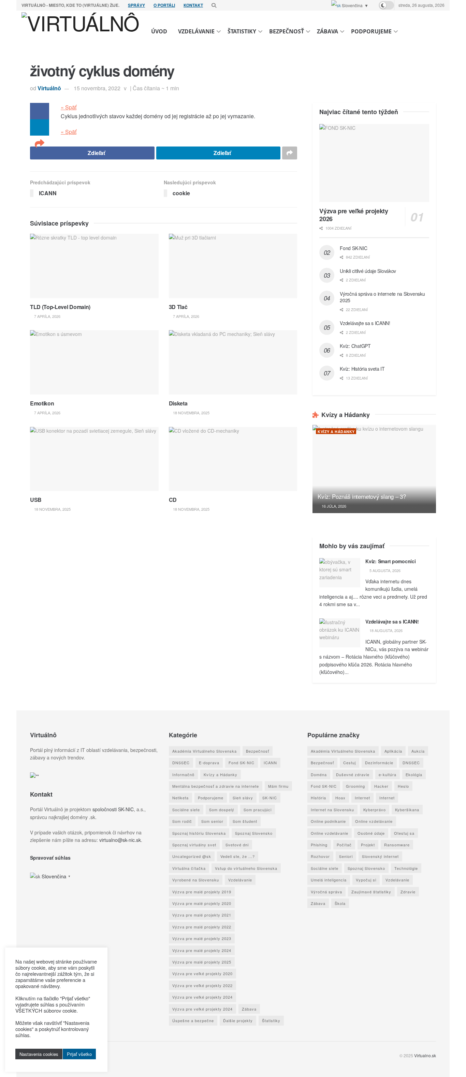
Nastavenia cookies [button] (38, 1054)
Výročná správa (326, 891)
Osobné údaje (371, 833)
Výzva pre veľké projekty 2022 (202, 985)
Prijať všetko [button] (79, 1054)
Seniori (346, 856)
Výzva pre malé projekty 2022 (201, 926)
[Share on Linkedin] (39, 127)
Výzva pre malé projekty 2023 (201, 938)
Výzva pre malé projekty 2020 (201, 903)
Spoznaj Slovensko (254, 833)
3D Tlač (178, 307)
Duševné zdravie (352, 774)
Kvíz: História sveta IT (362, 368)
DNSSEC (181, 762)
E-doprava (209, 762)
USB (36, 500)
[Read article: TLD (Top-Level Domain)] (94, 266)
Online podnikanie (328, 821)
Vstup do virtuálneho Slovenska (246, 868)
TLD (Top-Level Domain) (60, 307)
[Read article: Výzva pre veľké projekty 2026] (374, 163)
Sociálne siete (186, 809)
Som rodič (182, 821)
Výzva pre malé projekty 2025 (201, 962)
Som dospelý (221, 809)
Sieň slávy (243, 797)
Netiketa (180, 797)
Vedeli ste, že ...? (237, 856)
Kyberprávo (374, 809)
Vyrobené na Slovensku (195, 879)
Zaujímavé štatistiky (371, 891)
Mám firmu (278, 786)
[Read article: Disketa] (233, 362)
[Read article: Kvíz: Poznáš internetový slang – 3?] (374, 469)
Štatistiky (242, 31)
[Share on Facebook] (39, 111)
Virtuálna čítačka (189, 868)
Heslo (403, 786)
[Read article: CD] (233, 459)
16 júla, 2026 (333, 506)
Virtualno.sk (425, 1055)
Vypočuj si (366, 879)
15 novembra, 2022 (97, 88)
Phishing (319, 844)
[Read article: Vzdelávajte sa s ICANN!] (339, 633)
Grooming (355, 786)
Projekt (368, 844)
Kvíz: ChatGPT (355, 345)
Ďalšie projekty (238, 1020)
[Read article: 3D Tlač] (233, 266)
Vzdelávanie (196, 31)
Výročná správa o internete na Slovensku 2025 (382, 297)
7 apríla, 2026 (46, 316)
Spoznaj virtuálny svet (194, 844)
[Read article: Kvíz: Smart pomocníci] (339, 572)
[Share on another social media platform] (39, 144)
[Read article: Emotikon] (94, 362)
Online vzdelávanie (374, 821)
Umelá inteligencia (329, 879)
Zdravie (408, 891)
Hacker (381, 786)
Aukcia (418, 751)
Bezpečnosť (286, 31)
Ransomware (397, 844)
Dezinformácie (379, 762)
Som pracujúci (258, 809)
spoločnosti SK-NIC (113, 809)
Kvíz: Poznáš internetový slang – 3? (362, 496)
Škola (340, 903)
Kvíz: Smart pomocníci (390, 561)
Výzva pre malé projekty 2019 (201, 891)
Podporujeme (371, 31)
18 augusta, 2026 (385, 630)
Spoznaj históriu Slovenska (199, 833)
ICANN (270, 762)
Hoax (340, 797)
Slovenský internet (380, 856)
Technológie (406, 868)
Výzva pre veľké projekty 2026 (353, 214)
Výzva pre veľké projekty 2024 (202, 997)
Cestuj (349, 762)
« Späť (68, 107)
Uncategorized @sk (191, 856)
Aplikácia (393, 751)
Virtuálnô (49, 88)
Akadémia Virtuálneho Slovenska (204, 751)
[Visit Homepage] (80, 31)
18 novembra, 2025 (190, 412)
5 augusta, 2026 (384, 570)
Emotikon (42, 403)
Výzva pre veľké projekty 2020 (202, 973)
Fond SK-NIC (353, 248)
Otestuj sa (404, 833)
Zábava (327, 31)
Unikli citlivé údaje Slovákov (368, 270)
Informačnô (183, 774)
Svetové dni (237, 844)
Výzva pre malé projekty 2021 (201, 915)
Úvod (159, 31)
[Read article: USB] (94, 459)
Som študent (245, 821)
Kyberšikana (407, 809)
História (318, 797)
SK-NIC (269, 797)
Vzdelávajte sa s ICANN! (365, 323)
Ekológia (414, 774)
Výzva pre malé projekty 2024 (201, 950)
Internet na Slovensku (332, 809)
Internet (362, 797)
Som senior (212, 821)
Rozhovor (320, 856)
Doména (319, 774)
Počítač (344, 844)
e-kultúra (387, 774)
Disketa (178, 403)
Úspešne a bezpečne (193, 1020)
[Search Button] (214, 5)
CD (173, 500)
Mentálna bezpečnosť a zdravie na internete (215, 786)
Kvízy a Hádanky (336, 431)
